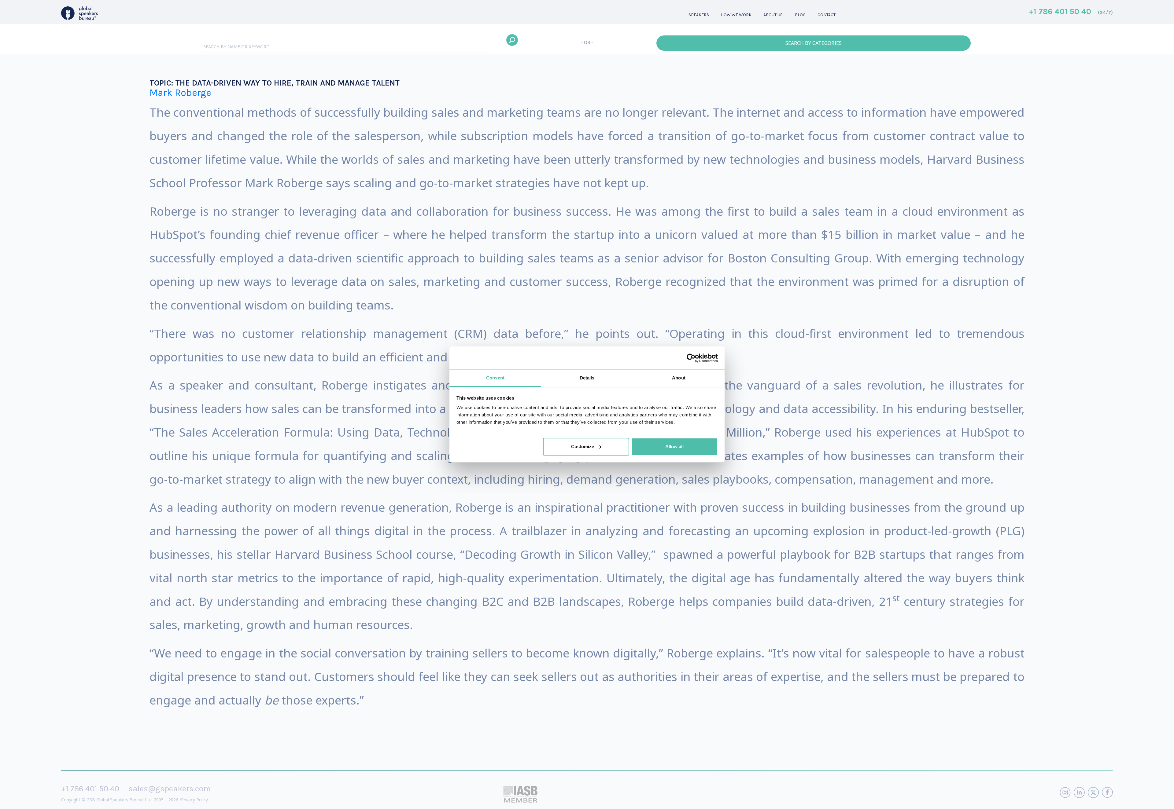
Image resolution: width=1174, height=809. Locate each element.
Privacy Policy (194, 800)
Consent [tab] (495, 377)
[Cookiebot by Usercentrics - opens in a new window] (691, 358)
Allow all (674, 446)
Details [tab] (587, 377)
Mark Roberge (180, 92)
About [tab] (678, 377)
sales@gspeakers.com (169, 788)
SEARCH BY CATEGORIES (813, 43)
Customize (582, 446)
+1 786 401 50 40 (1071, 12)
